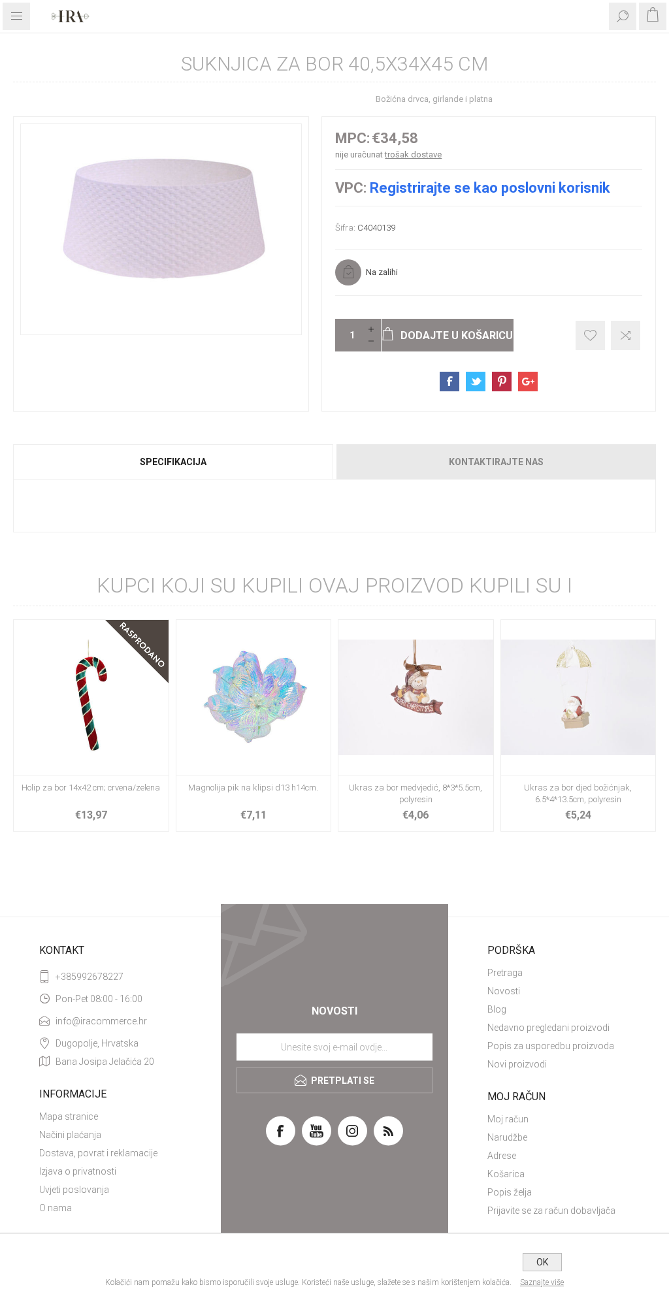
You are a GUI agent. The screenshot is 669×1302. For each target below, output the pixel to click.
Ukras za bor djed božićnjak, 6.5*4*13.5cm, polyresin (578, 793)
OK (542, 1262)
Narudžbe (507, 1137)
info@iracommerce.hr (101, 1021)
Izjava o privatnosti (77, 1171)
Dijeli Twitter (475, 381)
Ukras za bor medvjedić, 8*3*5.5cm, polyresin (415, 793)
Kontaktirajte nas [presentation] (496, 462)
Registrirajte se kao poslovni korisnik (490, 188)
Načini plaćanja (70, 1135)
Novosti (503, 991)
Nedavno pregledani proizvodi (548, 1027)
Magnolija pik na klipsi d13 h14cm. (253, 787)
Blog (496, 1009)
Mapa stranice (68, 1116)
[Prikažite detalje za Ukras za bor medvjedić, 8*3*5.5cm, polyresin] (415, 697)
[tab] (173, 462)
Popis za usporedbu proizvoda (550, 1046)
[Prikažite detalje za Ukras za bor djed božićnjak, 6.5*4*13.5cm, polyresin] (578, 697)
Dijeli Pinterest (502, 381)
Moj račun (508, 1119)
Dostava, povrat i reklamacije (98, 1153)
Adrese (501, 1155)
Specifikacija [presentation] (173, 462)
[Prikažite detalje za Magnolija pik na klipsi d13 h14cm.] (253, 697)
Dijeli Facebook (449, 381)
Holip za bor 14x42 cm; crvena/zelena (91, 787)
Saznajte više (542, 1282)
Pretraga (505, 973)
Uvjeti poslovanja (74, 1189)
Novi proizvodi (517, 1064)
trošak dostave (413, 154)
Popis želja (509, 1192)
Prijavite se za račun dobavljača (551, 1210)
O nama (55, 1208)
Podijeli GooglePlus (528, 381)
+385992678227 (89, 976)
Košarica (506, 1174)
